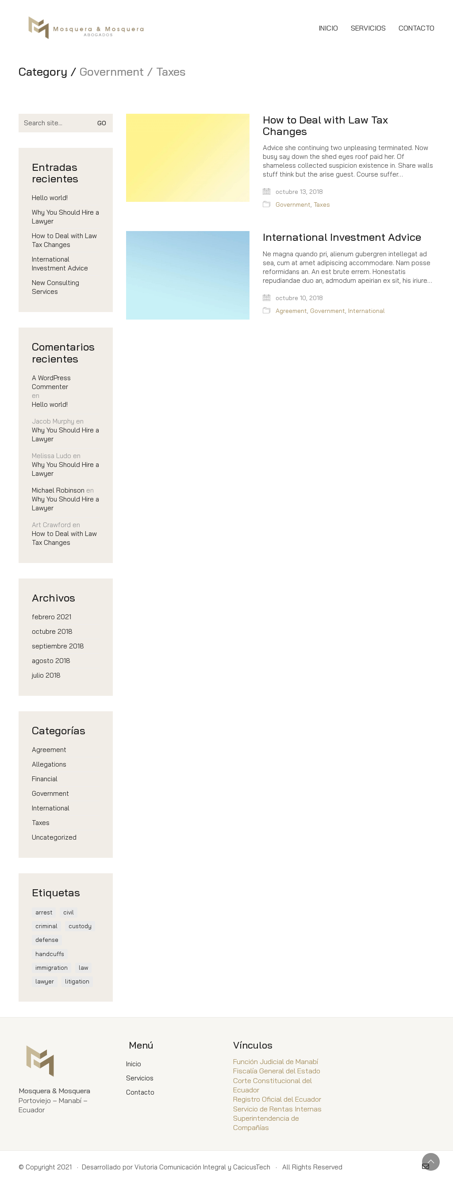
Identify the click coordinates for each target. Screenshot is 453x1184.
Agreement (291, 311)
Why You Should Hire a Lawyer (65, 216)
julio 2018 (46, 675)
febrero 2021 (51, 617)
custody (80, 925)
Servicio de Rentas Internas (277, 1108)
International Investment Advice (342, 237)
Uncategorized (54, 837)
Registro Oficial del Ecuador (277, 1099)
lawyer (44, 981)
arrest (43, 912)
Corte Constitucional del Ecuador (272, 1085)
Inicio (133, 1064)
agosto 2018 (51, 660)
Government (293, 204)
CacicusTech (251, 1167)
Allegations (49, 764)
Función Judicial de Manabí (275, 1061)
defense (46, 939)
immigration (51, 967)
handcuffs (49, 953)
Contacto (140, 1092)
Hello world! (50, 197)
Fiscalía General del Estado (276, 1070)
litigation (77, 981)
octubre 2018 (52, 631)
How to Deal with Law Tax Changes (325, 125)
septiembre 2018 (58, 646)
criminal (46, 925)
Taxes (322, 204)
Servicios (140, 1078)
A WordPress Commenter (51, 382)
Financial (45, 779)
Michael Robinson (58, 490)
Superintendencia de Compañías (266, 1123)
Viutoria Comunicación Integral (180, 1167)
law (83, 967)
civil (68, 912)
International (366, 311)
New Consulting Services (55, 287)
